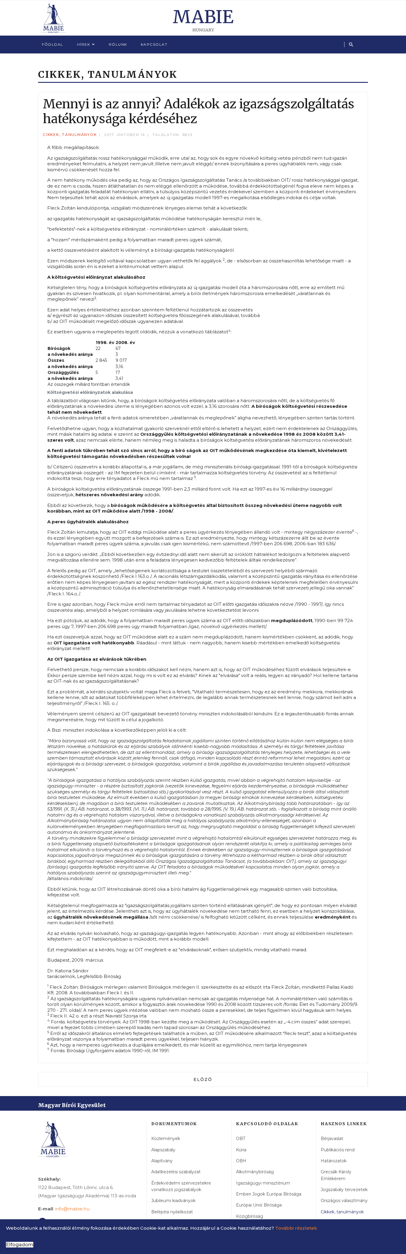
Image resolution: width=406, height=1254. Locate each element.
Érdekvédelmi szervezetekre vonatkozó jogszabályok (181, 1186)
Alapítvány (162, 1160)
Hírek (83, 44)
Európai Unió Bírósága (259, 1205)
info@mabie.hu (72, 1209)
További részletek (296, 1228)
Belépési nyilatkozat (172, 1212)
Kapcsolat (154, 44)
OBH (241, 1160)
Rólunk (118, 44)
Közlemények (165, 1138)
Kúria (241, 1149)
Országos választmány (344, 1200)
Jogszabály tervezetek (344, 1189)
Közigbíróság (249, 1216)
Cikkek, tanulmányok (70, 134)
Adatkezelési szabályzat (176, 1171)
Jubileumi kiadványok (173, 1200)
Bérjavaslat (332, 1138)
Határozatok (334, 1160)
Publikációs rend (338, 1149)
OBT (240, 1138)
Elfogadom (19, 1244)
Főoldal (52, 44)
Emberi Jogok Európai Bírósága (268, 1194)
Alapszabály (163, 1149)
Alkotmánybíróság (255, 1171)
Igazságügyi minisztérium (263, 1183)
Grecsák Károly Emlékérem (336, 1175)
